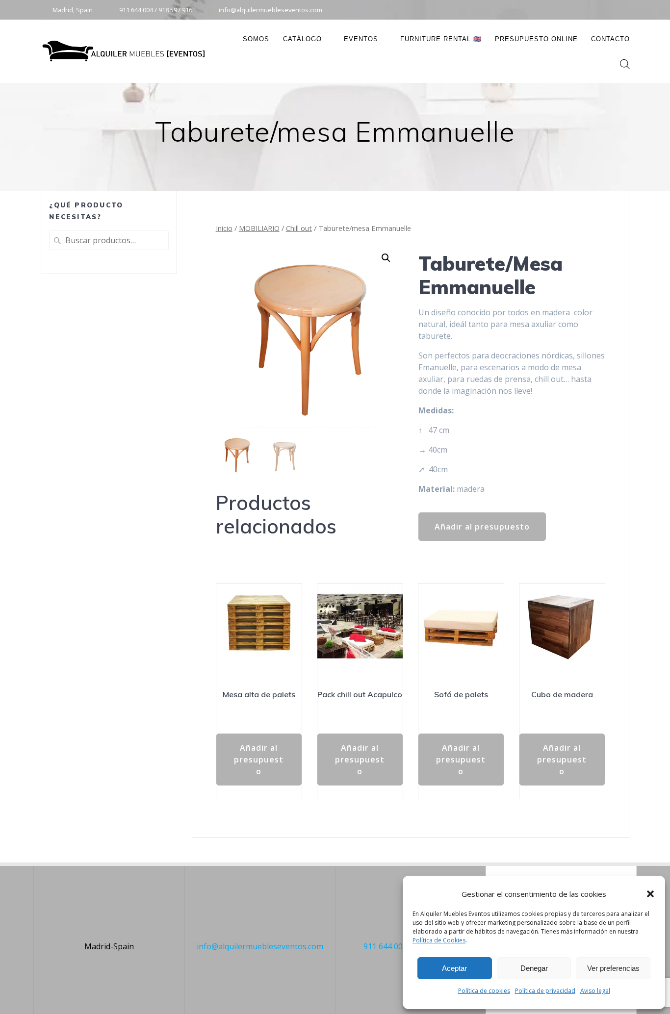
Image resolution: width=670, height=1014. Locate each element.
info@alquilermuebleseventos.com (270, 9)
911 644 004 (136, 9)
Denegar (534, 968)
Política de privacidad (545, 991)
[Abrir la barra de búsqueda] (625, 64)
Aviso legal (595, 991)
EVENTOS (361, 39)
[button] (650, 894)
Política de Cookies (438, 940)
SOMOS (256, 39)
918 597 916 (175, 9)
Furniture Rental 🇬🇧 (441, 39)
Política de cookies (484, 991)
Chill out (299, 228)
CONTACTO (610, 39)
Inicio (224, 228)
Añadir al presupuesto (482, 526)
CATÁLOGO (302, 39)
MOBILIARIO (259, 228)
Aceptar (454, 968)
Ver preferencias (613, 968)
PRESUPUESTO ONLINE (536, 39)
